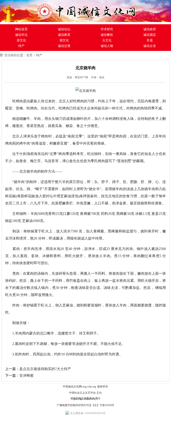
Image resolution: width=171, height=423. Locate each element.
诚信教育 (64, 34)
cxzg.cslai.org (88, 386)
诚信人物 (107, 46)
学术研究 (107, 29)
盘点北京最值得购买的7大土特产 (45, 369)
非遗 (150, 40)
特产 (21, 46)
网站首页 (21, 29)
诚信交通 (64, 46)
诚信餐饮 (107, 34)
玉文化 (107, 40)
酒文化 (64, 40)
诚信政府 (149, 29)
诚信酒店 (149, 34)
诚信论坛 (64, 29)
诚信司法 (21, 34)
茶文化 (21, 40)
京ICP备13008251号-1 (85, 399)
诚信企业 (149, 46)
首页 (29, 55)
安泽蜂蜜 (26, 375)
